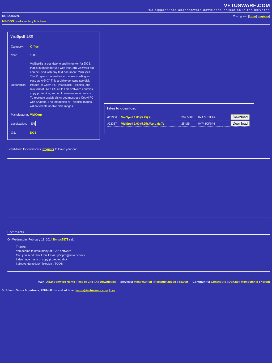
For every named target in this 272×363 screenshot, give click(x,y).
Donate (233, 281)
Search (183, 281)
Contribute (218, 281)
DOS (33, 132)
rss (112, 290)
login (252, 16)
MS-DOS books (12, 21)
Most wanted (143, 281)
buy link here (37, 21)
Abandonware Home (60, 281)
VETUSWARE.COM (247, 5)
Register (48, 149)
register (263, 16)
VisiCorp (36, 114)
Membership (249, 281)
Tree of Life (85, 281)
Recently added (165, 281)
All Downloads (105, 281)
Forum (265, 281)
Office (34, 46)
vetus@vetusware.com (92, 290)
